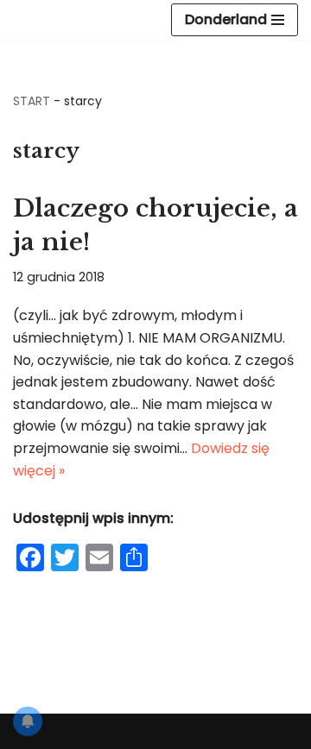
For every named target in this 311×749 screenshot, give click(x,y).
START (31, 101)
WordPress (221, 731)
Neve (71, 731)
